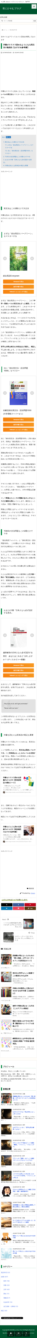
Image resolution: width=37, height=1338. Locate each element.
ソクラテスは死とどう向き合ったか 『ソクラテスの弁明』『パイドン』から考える (24, 1175)
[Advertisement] (18, 72)
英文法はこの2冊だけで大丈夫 (13, 142)
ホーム (5, 30)
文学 (6, 1289)
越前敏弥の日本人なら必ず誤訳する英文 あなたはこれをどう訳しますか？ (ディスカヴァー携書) (18, 655)
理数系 (6, 1298)
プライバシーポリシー (18, 1)
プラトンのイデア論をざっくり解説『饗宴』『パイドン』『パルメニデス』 (23, 1144)
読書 (4, 1277)
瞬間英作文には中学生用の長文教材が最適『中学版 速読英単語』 (23, 1041)
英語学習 (14, 30)
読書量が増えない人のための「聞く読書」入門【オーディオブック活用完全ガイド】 (23, 958)
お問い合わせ (6, 1)
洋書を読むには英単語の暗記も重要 (15, 165)
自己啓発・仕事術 (10, 1306)
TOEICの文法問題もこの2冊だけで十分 (16, 156)
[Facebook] (18, 904)
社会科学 (7, 1302)
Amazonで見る (18, 281)
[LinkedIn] (6, 908)
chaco (33, 893)
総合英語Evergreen (11, 276)
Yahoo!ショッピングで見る (19, 291)
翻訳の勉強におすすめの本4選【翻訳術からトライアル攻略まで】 (23, 1023)
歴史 (6, 1294)
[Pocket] (18, 908)
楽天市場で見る (18, 286)
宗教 (6, 1285)
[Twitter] (6, 904)
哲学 (6, 1281)
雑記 (4, 1310)
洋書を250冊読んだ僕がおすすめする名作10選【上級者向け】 (23, 990)
